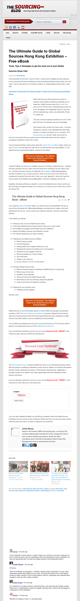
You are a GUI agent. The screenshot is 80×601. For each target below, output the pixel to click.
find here (15, 147)
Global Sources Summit (45, 326)
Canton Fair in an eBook (50, 145)
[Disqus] (40, 520)
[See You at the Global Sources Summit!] (18, 466)
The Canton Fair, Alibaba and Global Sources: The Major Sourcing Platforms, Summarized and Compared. (60, 476)
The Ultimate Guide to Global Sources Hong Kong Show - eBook (38, 198)
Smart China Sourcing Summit (33, 313)
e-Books (48, 33)
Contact (8, 37)
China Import (59, 489)
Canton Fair (64, 104)
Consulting (25, 33)
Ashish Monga (20, 76)
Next (69, 44)
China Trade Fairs (37, 489)
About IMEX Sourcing (36, 33)
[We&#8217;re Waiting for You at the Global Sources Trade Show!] (39, 466)
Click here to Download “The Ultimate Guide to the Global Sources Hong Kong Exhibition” (40, 158)
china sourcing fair (20, 491)
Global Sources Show (32, 491)
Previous (61, 44)
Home (7, 33)
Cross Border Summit (19, 365)
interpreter (31, 262)
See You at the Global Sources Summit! (16, 474)
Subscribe (56, 33)
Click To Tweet (62, 200)
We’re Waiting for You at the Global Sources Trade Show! (39, 474)
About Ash (15, 33)
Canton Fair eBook (25, 206)
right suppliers (46, 171)
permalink (61, 491)
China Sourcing (67, 33)
